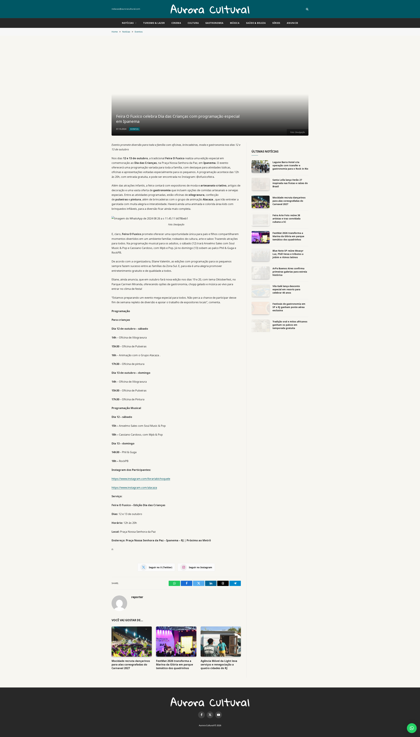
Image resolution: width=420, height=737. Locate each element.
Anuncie (292, 22)
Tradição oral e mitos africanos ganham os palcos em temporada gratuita (290, 325)
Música (234, 22)
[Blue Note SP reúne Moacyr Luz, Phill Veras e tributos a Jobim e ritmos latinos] (261, 255)
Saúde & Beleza (256, 22)
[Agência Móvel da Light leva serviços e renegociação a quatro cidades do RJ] (221, 641)
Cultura (193, 22)
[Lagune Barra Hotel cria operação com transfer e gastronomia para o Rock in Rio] (261, 166)
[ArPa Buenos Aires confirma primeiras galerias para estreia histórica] (261, 272)
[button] (412, 728)
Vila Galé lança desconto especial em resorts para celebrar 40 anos (286, 289)
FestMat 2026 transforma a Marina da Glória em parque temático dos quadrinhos (174, 664)
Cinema (176, 22)
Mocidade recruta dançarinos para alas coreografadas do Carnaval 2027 (131, 664)
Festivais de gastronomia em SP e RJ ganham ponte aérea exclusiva (289, 307)
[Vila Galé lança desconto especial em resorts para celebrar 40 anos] (261, 290)
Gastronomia (214, 22)
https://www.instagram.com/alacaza (134, 487)
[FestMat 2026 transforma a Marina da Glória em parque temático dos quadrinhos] (176, 641)
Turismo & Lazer (154, 22)
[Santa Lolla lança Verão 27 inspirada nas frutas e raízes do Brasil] (261, 184)
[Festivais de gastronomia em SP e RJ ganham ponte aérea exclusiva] (261, 308)
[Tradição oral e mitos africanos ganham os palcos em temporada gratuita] (261, 326)
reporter (137, 597)
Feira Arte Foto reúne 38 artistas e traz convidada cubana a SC (286, 218)
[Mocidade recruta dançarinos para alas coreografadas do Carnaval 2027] (132, 641)
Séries (276, 22)
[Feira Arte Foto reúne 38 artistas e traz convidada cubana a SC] (261, 219)
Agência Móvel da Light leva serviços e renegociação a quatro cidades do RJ (219, 664)
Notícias (128, 22)
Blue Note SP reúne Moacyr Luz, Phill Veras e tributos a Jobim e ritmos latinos (288, 254)
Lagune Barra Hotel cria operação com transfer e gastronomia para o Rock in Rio (290, 165)
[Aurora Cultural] (210, 9)
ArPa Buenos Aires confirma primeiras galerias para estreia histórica (290, 271)
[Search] (306, 9)
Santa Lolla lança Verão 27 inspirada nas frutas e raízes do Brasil (290, 183)
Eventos (134, 129)
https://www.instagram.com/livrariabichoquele (141, 479)
